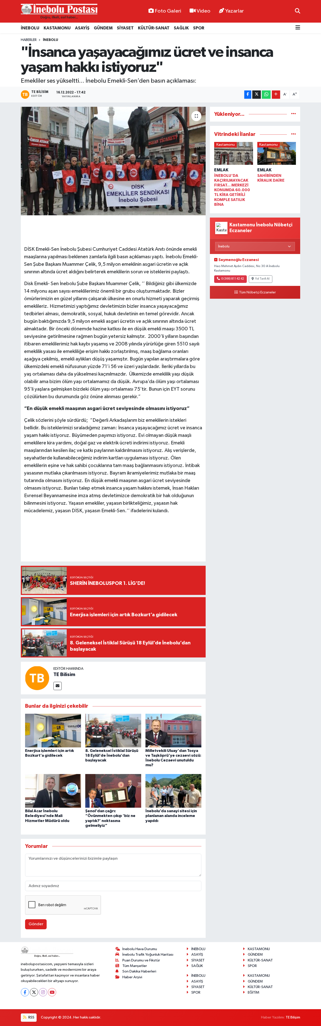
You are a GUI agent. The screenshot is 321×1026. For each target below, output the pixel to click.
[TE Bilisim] (37, 678)
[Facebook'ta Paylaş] (247, 94)
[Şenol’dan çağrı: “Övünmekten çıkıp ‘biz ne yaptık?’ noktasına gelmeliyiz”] (113, 791)
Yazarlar (234, 11)
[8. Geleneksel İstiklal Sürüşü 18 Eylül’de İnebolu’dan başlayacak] (113, 730)
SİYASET (125, 28)
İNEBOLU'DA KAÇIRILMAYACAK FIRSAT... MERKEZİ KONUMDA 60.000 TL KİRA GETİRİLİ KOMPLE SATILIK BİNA (232, 190)
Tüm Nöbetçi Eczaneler (257, 292)
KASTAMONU (57, 28)
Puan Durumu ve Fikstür (141, 960)
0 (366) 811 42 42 (232, 278)
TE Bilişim (293, 1017)
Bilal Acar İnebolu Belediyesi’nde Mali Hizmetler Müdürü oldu (47, 816)
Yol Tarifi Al (262, 278)
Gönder (36, 924)
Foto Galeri (168, 11)
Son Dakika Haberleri (139, 971)
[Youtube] (52, 992)
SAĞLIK (181, 28)
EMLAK (221, 170)
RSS (31, 1017)
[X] (34, 992)
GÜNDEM (103, 28)
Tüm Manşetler (134, 966)
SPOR (198, 28)
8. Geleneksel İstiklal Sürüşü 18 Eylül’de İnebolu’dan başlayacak (111, 755)
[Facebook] (25, 992)
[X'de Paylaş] (256, 94)
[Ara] (297, 11)
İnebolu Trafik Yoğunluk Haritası (147, 954)
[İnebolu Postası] (59, 11)
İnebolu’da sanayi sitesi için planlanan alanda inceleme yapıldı (171, 816)
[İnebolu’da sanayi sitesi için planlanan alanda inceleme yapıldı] (173, 791)
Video (203, 11)
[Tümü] (293, 114)
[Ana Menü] (297, 28)
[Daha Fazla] (276, 94)
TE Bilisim (64, 674)
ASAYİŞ (82, 28)
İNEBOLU (30, 28)
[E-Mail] (57, 686)
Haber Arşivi (132, 977)
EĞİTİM (253, 992)
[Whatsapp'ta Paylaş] (266, 94)
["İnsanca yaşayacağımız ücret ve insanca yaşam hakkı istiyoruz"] (113, 161)
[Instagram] (43, 992)
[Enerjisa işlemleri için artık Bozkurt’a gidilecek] (53, 730)
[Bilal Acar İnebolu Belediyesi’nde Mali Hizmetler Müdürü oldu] (53, 791)
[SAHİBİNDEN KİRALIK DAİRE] (276, 154)
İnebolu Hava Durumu (139, 949)
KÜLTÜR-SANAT (154, 28)
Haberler (29, 40)
